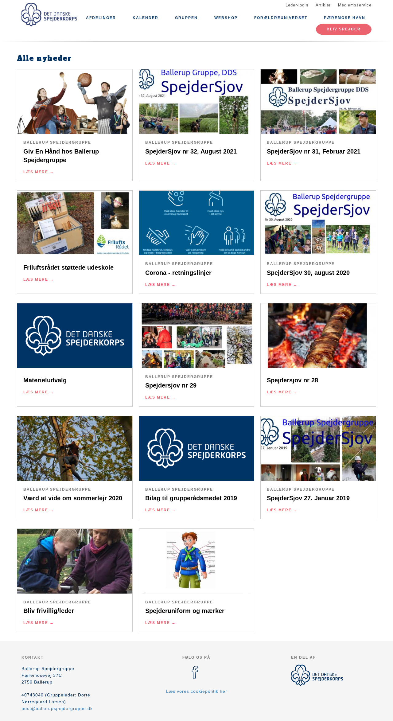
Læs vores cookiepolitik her (196, 691)
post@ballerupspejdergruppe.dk (57, 708)
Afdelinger (101, 18)
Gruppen (186, 18)
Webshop (226, 18)
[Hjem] (49, 14)
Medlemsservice (355, 5)
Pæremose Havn (344, 18)
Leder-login (297, 5)
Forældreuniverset (280, 18)
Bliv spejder (344, 29)
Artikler (323, 5)
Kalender (145, 18)
